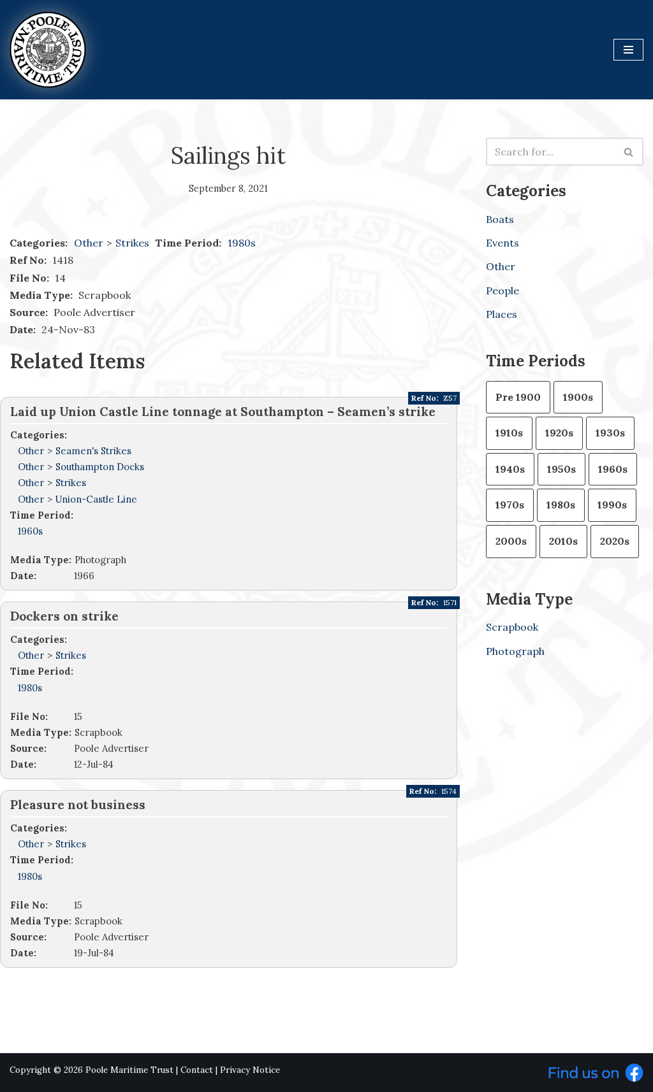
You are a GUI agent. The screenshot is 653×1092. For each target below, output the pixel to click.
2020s (614, 541)
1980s (242, 242)
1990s (612, 504)
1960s (30, 531)
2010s (563, 541)
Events (502, 242)
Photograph (515, 651)
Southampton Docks (99, 467)
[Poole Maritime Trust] (48, 49)
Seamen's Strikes (93, 451)
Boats (500, 219)
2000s (511, 541)
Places (501, 314)
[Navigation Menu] (628, 50)
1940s (510, 469)
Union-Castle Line (96, 499)
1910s (509, 432)
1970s (509, 504)
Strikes (133, 242)
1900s (578, 397)
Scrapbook (512, 627)
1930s (610, 432)
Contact (196, 1070)
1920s (559, 432)
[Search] (629, 152)
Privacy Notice (250, 1070)
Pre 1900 (518, 397)
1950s (561, 469)
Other (88, 242)
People (502, 290)
